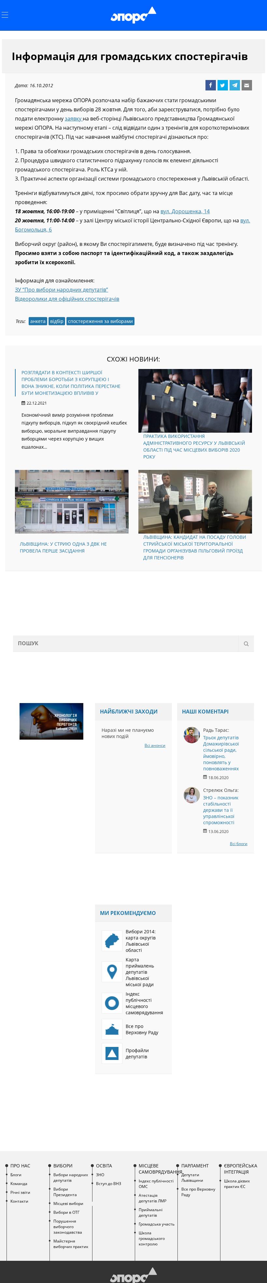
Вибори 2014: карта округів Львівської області (141, 940)
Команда (18, 1183)
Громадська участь (157, 1224)
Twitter (223, 85)
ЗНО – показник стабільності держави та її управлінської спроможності (220, 810)
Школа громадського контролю (152, 1238)
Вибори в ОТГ (66, 1212)
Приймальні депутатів (150, 1212)
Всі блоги (238, 843)
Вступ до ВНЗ (108, 1183)
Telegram (235, 85)
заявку (74, 118)
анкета (38, 321)
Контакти (19, 1201)
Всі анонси (155, 745)
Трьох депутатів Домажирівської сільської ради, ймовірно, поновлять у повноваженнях (221, 753)
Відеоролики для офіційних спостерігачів (67, 298)
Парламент (195, 1166)
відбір (56, 321)
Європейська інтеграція (240, 1169)
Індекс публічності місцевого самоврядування (144, 1003)
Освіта (104, 1166)
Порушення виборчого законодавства (67, 1226)
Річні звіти (20, 1192)
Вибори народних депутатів (70, 1177)
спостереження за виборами (100, 321)
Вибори (63, 1166)
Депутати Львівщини (192, 1177)
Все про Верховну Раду (142, 1029)
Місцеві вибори (68, 1203)
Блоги (15, 1175)
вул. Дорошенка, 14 (185, 211)
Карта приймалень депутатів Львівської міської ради (140, 971)
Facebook (210, 85)
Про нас (20, 1166)
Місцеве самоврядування (157, 1169)
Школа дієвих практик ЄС (237, 1183)
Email (247, 85)
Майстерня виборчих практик (70, 1243)
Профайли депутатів (137, 1053)
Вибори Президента (65, 1191)
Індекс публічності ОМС (156, 1183)
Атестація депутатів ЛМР (152, 1198)
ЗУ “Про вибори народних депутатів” (61, 289)
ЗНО (100, 1175)
